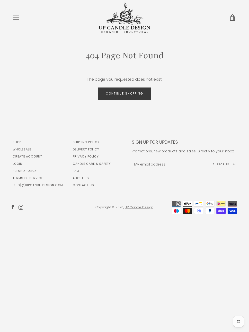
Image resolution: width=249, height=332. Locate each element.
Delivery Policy (86, 149)
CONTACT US (83, 185)
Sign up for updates (155, 142)
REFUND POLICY (25, 171)
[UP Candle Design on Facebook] (12, 207)
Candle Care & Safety (92, 164)
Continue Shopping (124, 93)
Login (17, 164)
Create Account (27, 156)
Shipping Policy (86, 142)
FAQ (76, 171)
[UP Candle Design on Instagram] (20, 207)
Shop (17, 142)
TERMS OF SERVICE (28, 178)
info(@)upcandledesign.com (38, 185)
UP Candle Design (139, 207)
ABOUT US (81, 178)
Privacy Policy (86, 156)
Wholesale (22, 149)
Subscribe (221, 164)
